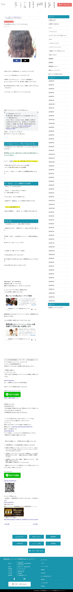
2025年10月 (52, 104)
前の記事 (7, 524)
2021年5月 (51, 227)
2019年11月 (52, 297)
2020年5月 (51, 273)
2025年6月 (51, 111)
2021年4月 (51, 231)
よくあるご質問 (49, 5)
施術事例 (29, 5)
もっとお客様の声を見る (40, 5)
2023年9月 (51, 127)
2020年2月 (51, 285)
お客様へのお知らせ (54, 24)
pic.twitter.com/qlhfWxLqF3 (24, 126)
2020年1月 (51, 289)
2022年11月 (52, 158)
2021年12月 (52, 200)
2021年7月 (51, 219)
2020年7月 (51, 266)
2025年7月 (51, 108)
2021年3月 (51, 235)
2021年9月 (51, 212)
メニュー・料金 (25, 5)
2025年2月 (51, 115)
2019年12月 (52, 293)
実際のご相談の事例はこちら (11, 398)
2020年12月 (52, 246)
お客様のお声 (52, 20)
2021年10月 (52, 208)
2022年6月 (51, 177)
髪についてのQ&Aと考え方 (8, 21)
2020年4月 (51, 277)
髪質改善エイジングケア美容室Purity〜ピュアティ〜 (20, 559)
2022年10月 (52, 162)
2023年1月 (51, 150)
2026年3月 (51, 96)
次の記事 (35, 524)
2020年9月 (51, 258)
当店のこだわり (53, 54)
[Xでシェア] (25, 60)
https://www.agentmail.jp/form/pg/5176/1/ (22, 426)
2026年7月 (51, 84)
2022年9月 (51, 165)
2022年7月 (51, 173)
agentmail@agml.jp (9, 431)
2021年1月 (51, 243)
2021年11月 (52, 204)
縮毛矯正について (53, 66)
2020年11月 (52, 250)
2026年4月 (51, 92)
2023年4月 (51, 138)
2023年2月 (51, 146)
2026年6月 (51, 88)
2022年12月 (52, 154)
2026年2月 (51, 100)
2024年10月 (52, 123)
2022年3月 (51, 189)
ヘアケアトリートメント (55, 47)
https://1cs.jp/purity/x (9, 380)
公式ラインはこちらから (10, 390)
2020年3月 (51, 281)
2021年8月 (51, 216)
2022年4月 (51, 185)
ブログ (50, 39)
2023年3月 (51, 142)
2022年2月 (51, 192)
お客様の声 (33, 4)
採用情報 (54, 5)
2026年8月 (51, 81)
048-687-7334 (21, 571)
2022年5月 (51, 181)
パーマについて (53, 31)
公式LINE (20, 573)
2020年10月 (52, 254)
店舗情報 (45, 5)
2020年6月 (51, 270)
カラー (50, 27)
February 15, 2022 (10, 128)
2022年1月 (51, 196)
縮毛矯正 (51, 62)
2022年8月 (51, 169)
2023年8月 (51, 131)
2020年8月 (51, 262)
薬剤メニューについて (54, 70)
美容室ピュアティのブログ (55, 307)
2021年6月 (51, 223)
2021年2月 (51, 239)
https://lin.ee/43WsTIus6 (10, 480)
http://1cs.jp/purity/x (9, 502)
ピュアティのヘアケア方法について (58, 35)
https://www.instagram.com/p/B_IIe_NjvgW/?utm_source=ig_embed (21, 519)
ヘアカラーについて (54, 43)
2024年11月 (52, 119)
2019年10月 (52, 300)
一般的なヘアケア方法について (57, 51)
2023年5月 (51, 135)
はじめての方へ (16, 5)
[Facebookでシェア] (17, 60)
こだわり (20, 5)
